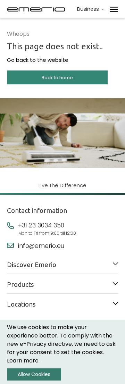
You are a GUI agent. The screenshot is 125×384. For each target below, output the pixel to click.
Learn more (23, 361)
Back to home (57, 77)
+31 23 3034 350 (41, 225)
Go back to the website (37, 60)
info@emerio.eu (41, 246)
